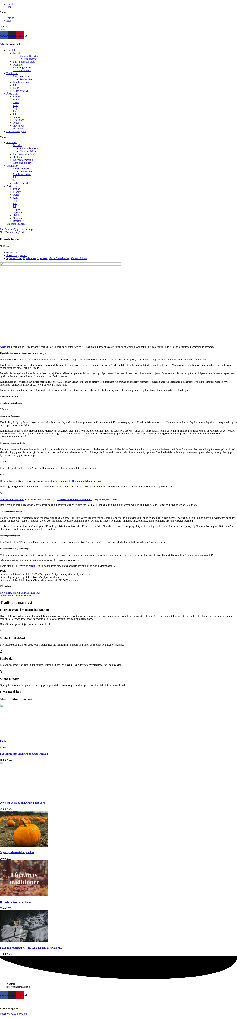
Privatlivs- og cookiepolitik (13, 1014)
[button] (118, 12)
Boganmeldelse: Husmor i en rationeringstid (24, 753)
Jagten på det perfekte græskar (17, 852)
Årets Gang (12, 93)
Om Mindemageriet (16, 131)
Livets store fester (22, 76)
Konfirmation (26, 79)
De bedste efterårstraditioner (15, 902)
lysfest (31, 566)
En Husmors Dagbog (24, 61)
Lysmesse (42, 258)
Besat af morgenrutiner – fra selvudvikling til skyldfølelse (31, 947)
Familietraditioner (22, 82)
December (18, 128)
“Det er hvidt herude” (12, 499)
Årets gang (6, 347)
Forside (10, 4)
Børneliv (17, 53)
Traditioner (12, 73)
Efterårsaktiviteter (28, 58)
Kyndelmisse (29, 258)
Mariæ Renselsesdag (59, 258)
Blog (8, 6)
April (15, 105)
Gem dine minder (22, 70)
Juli (14, 114)
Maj (15, 108)
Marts (16, 102)
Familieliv (11, 50)
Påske (16, 88)
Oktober (17, 122)
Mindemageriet (10, 44)
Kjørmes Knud (14, 258)
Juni (15, 111)
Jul (14, 85)
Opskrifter (18, 64)
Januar (16, 96)
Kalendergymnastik (23, 67)
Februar (17, 99)
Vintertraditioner (79, 258)
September (18, 119)
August (16, 117)
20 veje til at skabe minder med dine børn (22, 802)
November (18, 125)
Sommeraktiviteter (28, 56)
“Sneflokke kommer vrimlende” (74, 499)
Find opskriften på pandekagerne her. (80, 481)
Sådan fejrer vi (20, 90)
